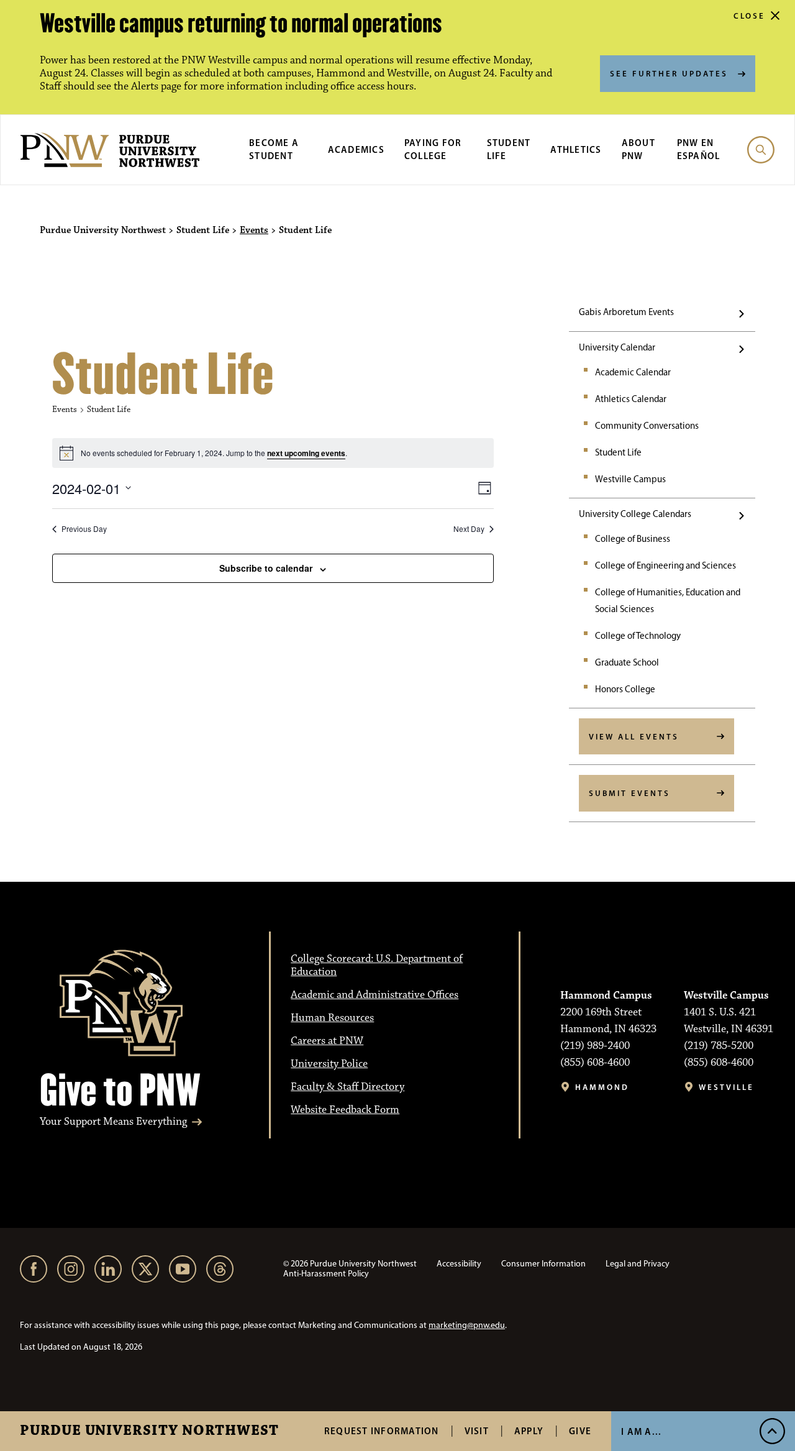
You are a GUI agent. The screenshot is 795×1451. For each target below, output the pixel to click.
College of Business (632, 538)
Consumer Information (543, 1263)
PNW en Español (698, 149)
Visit (477, 1431)
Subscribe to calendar (265, 568)
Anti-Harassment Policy (326, 1273)
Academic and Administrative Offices (374, 995)
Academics (356, 149)
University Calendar (617, 347)
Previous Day (84, 529)
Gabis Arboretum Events (626, 312)
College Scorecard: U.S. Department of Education (377, 965)
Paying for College (433, 149)
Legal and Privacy (638, 1263)
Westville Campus (630, 479)
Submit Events (629, 793)
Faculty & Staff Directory (347, 1087)
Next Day (468, 529)
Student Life (618, 452)
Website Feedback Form (345, 1110)
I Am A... (641, 1431)
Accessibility (459, 1263)
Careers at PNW (327, 1041)
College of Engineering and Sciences (665, 565)
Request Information (381, 1431)
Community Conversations (647, 425)
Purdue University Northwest (149, 1431)
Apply (528, 1431)
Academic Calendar (633, 372)
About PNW (638, 149)
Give (580, 1431)
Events (254, 230)
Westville (726, 1087)
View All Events (634, 736)
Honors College (625, 689)
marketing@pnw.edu (467, 1325)
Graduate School (627, 662)
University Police (329, 1064)
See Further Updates (669, 73)
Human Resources (332, 1018)
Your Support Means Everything (113, 1121)
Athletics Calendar (630, 399)
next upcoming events (306, 453)
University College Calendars (635, 514)
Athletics (575, 149)
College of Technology (638, 635)
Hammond (602, 1087)
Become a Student (274, 149)
